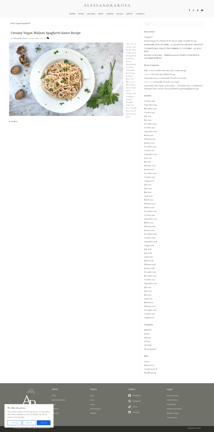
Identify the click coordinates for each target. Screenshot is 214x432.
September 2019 (150, 219)
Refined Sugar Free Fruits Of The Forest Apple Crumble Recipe (170, 41)
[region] (29, 416)
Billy (146, 70)
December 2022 (150, 123)
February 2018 (150, 264)
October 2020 (149, 177)
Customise (14, 423)
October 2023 (149, 112)
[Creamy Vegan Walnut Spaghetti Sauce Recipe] (66, 79)
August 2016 (149, 317)
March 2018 (148, 260)
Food (92, 400)
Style (92, 396)
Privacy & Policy (173, 396)
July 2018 (147, 249)
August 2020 (149, 181)
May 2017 (147, 295)
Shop (54, 396)
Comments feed (150, 369)
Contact (55, 409)
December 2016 (150, 310)
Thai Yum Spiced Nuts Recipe (163, 74)
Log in (146, 361)
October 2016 (149, 314)
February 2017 (149, 306)
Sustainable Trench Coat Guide (173, 78)
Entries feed (149, 365)
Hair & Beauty (95, 409)
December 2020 (150, 173)
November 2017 (150, 276)
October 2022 (149, 127)
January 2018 (149, 268)
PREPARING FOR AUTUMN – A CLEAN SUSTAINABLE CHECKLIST (173, 44)
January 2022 (149, 143)
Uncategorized (150, 349)
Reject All (29, 423)
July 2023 (147, 116)
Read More (13, 121)
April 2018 (148, 257)
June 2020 (148, 188)
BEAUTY (148, 330)
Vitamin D (148, 37)
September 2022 (150, 131)
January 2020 (149, 207)
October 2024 (149, 101)
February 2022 (149, 139)
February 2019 (150, 226)
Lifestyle (147, 337)
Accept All (43, 423)
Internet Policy (172, 400)
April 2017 (148, 298)
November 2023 (150, 108)
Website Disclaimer (174, 409)
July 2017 (147, 287)
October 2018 (149, 238)
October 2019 (149, 215)
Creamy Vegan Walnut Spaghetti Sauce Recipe (46, 33)
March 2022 (148, 135)
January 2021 (149, 169)
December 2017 (150, 272)
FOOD (147, 334)
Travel (92, 404)
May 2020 (147, 192)
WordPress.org (150, 372)
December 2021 (150, 146)
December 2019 (150, 211)
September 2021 (150, 154)
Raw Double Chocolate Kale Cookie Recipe (168, 70)
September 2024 (150, 105)
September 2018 (150, 241)
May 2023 (147, 120)
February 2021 (149, 165)
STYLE (147, 341)
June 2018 (148, 253)
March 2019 (148, 222)
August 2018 (149, 245)
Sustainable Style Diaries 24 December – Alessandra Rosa (167, 85)
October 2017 (149, 279)
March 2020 (148, 200)
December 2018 (150, 234)
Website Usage (173, 413)
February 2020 (150, 203)
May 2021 (147, 161)
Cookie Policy (172, 417)
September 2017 (150, 283)
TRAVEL (148, 345)
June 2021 (148, 158)
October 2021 (149, 150)
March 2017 (148, 302)
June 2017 (148, 291)
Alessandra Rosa (151, 78)
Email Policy (171, 404)
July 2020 (147, 184)
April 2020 (148, 196)
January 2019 (149, 230)
